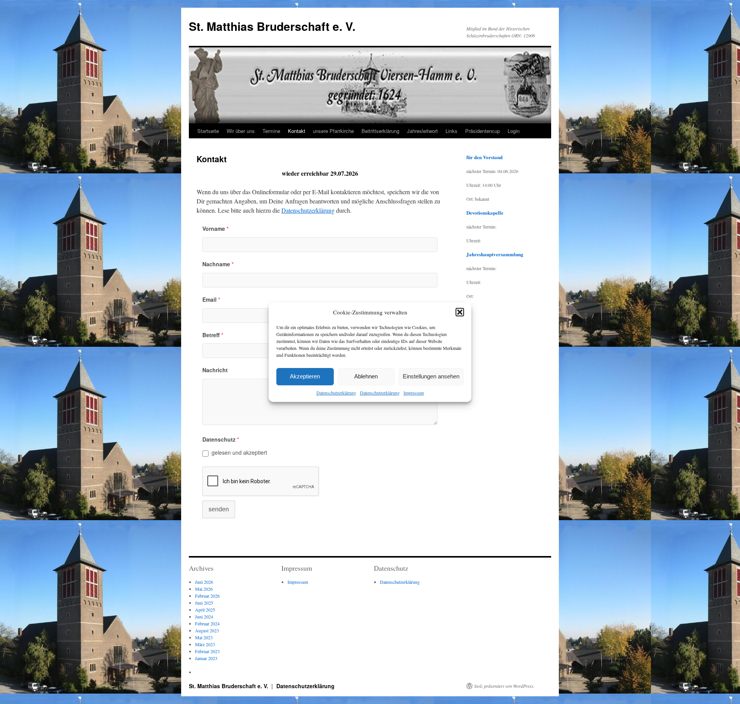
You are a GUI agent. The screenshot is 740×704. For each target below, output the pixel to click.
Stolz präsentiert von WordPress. (504, 686)
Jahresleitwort (422, 130)
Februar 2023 (207, 651)
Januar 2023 (206, 658)
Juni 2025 (204, 603)
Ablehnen (366, 376)
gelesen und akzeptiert (239, 452)
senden (219, 509)
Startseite (208, 130)
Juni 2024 (204, 616)
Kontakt (296, 130)
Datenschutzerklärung (336, 393)
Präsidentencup (482, 130)
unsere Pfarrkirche (333, 130)
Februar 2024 (207, 623)
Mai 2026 (204, 589)
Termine (271, 130)
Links (451, 130)
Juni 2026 (204, 582)
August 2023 (207, 630)
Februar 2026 (207, 596)
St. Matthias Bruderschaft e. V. (272, 26)
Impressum (414, 393)
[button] (460, 312)
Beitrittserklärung (380, 130)
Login (514, 130)
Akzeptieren (305, 376)
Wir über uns (241, 130)
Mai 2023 (204, 637)
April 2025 (205, 610)
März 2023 (205, 644)
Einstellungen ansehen (431, 376)
